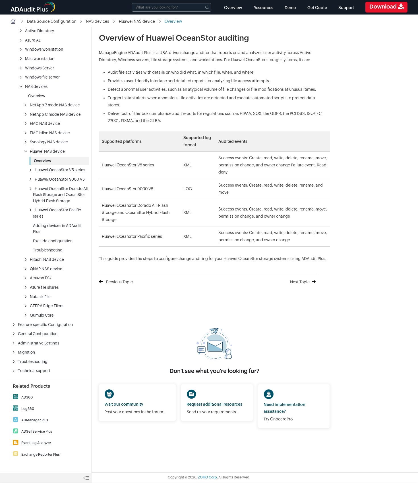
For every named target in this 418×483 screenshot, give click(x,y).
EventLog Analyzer (36, 443)
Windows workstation (44, 49)
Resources (263, 7)
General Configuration (37, 333)
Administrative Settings (38, 343)
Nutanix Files (41, 296)
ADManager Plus (34, 420)
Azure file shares (44, 287)
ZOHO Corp (207, 477)
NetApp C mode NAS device (55, 114)
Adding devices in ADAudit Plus (57, 228)
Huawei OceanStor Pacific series (57, 213)
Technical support (34, 370)
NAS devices (36, 86)
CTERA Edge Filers (46, 306)
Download (383, 6)
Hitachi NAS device (47, 259)
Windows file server (42, 77)
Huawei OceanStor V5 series (60, 170)
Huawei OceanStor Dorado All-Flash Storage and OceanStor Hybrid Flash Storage (61, 194)
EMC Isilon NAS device (50, 133)
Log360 (27, 409)
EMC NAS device (45, 123)
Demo (290, 7)
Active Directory (39, 30)
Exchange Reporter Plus (40, 455)
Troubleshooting (48, 250)
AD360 (27, 397)
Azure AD (33, 40)
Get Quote (317, 7)
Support (346, 7)
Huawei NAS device (47, 151)
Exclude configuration (53, 241)
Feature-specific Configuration (45, 324)
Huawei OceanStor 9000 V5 (60, 179)
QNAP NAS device (46, 269)
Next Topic (300, 282)
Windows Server (39, 68)
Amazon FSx (40, 278)
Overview (233, 7)
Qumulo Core (42, 315)
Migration (26, 352)
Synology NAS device (49, 142)
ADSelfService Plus (36, 432)
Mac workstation (39, 58)
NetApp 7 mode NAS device (55, 105)
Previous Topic (119, 282)
